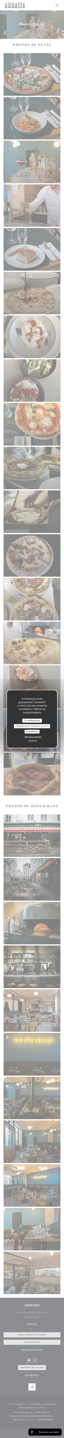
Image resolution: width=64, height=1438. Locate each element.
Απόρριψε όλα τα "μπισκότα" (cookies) (32, 726)
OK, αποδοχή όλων (32, 720)
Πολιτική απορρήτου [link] (33, 737)
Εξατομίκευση (32, 731)
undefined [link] (32, 740)
